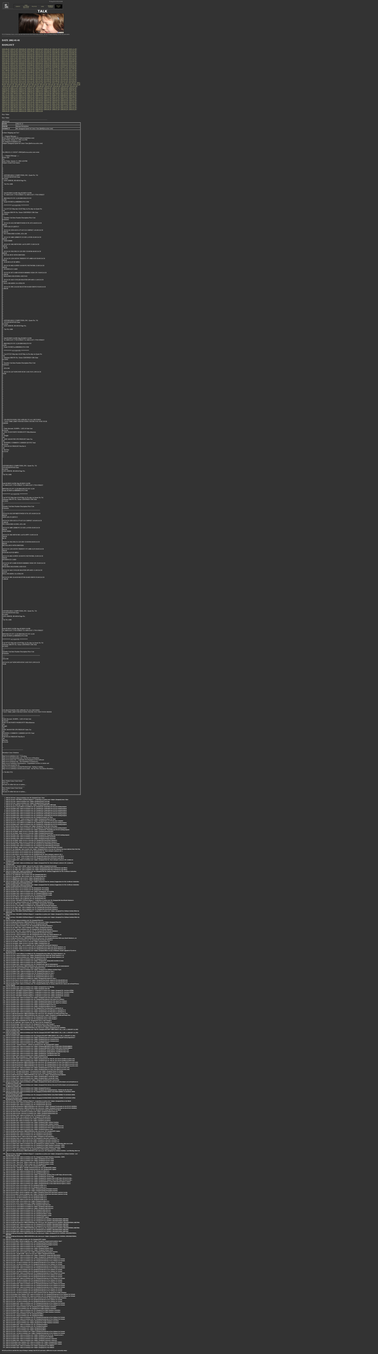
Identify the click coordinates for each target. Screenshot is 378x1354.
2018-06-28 (72, 67)
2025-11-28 (5, 51)
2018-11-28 (30, 67)
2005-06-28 (14, 98)
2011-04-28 (35, 84)
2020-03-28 (47, 63)
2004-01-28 (5, 102)
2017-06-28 (22, 70)
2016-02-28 (5, 74)
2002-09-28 (64, 104)
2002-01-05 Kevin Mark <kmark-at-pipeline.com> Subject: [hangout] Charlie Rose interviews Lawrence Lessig (36, 1192)
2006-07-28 (55, 95)
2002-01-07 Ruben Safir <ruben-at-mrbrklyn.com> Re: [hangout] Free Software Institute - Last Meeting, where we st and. (39, 1143)
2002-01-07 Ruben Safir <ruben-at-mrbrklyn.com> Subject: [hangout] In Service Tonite (30, 1158)
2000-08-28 (47, 109)
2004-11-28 (72, 98)
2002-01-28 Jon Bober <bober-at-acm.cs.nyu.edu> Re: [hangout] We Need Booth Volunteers (31, 840)
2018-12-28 (22, 67)
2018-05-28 (5, 68)
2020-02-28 (55, 63)
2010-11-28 (76, 84)
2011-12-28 (47, 83)
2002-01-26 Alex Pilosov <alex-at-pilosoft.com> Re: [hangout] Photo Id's (26, 897)
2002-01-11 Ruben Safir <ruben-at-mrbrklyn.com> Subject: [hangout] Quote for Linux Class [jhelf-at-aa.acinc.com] (37, 1067)
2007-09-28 (14, 93)
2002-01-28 (55, 106)
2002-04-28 (30, 106)
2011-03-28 (43, 84)
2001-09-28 (14, 107)
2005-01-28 (55, 98)
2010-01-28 (5, 88)
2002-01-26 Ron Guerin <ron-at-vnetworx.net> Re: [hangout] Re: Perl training (27, 888)
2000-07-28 (55, 109)
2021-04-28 (14, 61)
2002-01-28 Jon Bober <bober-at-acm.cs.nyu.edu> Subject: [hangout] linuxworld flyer (29, 831)
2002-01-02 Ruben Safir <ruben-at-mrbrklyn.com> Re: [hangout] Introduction (27, 1246)
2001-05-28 (47, 107)
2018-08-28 (55, 67)
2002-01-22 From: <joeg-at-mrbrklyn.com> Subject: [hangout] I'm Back (25, 968)
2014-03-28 (47, 77)
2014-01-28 (64, 77)
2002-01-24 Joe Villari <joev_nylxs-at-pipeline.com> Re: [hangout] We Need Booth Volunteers (32, 907)
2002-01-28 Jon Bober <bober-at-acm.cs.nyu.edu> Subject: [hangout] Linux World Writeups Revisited (34, 847)
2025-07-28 (39, 51)
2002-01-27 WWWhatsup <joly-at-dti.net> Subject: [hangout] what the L (25, 878)
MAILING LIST (58, 6)
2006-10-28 (30, 95)
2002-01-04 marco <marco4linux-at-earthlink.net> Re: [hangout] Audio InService (28, 1205)
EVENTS (18, 6)
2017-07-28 (14, 70)
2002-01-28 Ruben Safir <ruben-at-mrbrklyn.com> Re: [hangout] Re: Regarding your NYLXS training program (36, 828)
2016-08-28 (30, 72)
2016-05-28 (55, 72)
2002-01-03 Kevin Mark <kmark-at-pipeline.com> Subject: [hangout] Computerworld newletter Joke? (34, 1241)
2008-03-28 (39, 91)
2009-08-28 (47, 88)
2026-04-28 (39, 49)
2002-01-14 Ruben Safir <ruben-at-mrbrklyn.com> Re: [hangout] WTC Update (27, 1043)
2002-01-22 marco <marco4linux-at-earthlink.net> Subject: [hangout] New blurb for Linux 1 (31, 978)
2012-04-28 (14, 83)
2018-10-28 (39, 67)
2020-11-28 (55, 61)
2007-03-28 (64, 93)
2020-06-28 (22, 63)
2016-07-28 (39, 72)
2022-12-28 (72, 56)
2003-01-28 (30, 104)
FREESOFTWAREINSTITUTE (26, 6)
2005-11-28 (47, 97)
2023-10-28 (64, 54)
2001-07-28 (30, 107)
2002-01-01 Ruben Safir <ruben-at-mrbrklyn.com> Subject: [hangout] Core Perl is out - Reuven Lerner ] (34, 1335)
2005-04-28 (30, 98)
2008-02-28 (47, 91)
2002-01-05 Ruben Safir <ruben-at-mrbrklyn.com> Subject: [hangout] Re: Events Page (30, 1176)
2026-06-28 (22, 49)
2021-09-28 (47, 60)
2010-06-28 (39, 86)
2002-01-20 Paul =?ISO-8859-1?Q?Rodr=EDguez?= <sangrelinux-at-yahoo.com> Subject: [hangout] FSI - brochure (37, 994)
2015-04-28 (14, 75)
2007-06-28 (39, 93)
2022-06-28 (47, 58)
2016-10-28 (14, 72)
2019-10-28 (14, 65)
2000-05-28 (72, 109)
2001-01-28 (5, 109)
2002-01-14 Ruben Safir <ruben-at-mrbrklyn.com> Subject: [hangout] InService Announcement (32, 1039)
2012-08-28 (55, 81)
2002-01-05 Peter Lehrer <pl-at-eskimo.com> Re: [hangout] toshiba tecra (26, 1185)
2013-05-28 (55, 79)
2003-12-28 (14, 102)
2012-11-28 (30, 81)
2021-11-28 (30, 60)
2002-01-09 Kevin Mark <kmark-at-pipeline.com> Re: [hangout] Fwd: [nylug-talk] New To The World (33, 1110)
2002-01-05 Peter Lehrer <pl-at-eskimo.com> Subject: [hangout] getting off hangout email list (32, 1189)
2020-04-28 (39, 63)
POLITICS (34, 6)
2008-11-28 (47, 90)
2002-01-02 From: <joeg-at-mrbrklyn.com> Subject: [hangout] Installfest (26, 1328)
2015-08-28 (55, 74)
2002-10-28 (55, 104)
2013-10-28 (14, 79)
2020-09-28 (72, 61)
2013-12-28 (72, 77)
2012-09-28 (47, 81)
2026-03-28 (47, 49)
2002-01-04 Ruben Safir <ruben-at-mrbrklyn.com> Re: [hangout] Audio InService (28, 1210)
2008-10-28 (55, 90)
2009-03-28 (14, 90)
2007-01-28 (5, 95)
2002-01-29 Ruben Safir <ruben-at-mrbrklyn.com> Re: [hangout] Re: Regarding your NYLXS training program (36, 808)
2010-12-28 (68, 84)
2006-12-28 (14, 95)
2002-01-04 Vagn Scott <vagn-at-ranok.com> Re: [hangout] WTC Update (26, 1239)
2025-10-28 (14, 51)
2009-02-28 (22, 90)
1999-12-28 (39, 111)
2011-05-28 (26, 84)
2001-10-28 (5, 107)
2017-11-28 (55, 68)
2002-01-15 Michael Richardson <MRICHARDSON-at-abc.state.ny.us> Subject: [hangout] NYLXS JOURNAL (36, 1027)
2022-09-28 (22, 58)
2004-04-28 (55, 100)
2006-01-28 (30, 97)
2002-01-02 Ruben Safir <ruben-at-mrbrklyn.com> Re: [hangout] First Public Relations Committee (33, 1310)
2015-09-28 (47, 74)
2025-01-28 (14, 52)
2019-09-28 (22, 65)
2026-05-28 (30, 49)
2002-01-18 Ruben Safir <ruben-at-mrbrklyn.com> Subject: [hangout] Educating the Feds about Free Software (36, 1001)
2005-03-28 (39, 98)
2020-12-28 (47, 61)
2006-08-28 (47, 95)
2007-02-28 (72, 93)
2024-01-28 (39, 54)
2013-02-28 (5, 81)
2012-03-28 (22, 83)
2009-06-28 (64, 88)
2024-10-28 (39, 52)
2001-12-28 (64, 106)
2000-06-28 (64, 109)
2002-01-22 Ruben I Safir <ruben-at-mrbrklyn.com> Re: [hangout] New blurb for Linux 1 (30, 971)
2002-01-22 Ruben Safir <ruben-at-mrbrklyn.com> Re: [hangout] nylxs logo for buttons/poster (32, 964)
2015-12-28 (22, 74)
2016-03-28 (72, 72)
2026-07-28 (14, 49)
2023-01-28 (64, 56)
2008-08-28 (72, 90)
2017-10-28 (64, 68)
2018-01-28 (39, 68)
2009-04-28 (5, 90)
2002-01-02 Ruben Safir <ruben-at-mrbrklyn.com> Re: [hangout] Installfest (26, 1324)
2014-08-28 (5, 77)
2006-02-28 (22, 97)
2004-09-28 (14, 100)
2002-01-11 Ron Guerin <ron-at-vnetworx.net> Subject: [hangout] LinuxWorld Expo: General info (32, 1080)
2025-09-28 (22, 51)
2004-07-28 (30, 100)
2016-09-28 (22, 72)
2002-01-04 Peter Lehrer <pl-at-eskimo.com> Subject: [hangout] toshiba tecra (27, 1201)
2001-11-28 (72, 106)
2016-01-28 (14, 74)
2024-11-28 (30, 52)
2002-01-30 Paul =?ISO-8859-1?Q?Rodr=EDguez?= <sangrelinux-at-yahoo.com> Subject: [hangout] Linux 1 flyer (37, 799)
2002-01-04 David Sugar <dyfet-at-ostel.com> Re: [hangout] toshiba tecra (26, 1199)
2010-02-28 (73, 86)
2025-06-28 (47, 51)
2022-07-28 (39, 58)
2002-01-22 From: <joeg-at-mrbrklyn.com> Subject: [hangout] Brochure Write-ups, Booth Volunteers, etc (35, 955)
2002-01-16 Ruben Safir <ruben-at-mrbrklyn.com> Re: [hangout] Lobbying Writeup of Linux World (33, 1026)
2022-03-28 (72, 58)
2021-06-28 (72, 60)
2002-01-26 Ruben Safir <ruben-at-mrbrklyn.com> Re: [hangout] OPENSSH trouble (29, 893)
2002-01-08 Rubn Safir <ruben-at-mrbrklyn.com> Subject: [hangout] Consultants (28, 1119)
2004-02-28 (72, 100)
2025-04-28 (64, 51)
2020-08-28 (5, 63)
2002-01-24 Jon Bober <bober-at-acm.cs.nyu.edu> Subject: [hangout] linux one (28, 941)
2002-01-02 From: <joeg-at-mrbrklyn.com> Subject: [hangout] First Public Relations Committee (32, 1321)
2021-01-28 (39, 61)
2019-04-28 (64, 65)
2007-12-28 (64, 91)
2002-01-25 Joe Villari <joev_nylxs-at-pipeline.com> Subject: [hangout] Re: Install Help (30, 904)
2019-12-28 (72, 63)
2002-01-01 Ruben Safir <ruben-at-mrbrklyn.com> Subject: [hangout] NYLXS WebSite (29, 1337)
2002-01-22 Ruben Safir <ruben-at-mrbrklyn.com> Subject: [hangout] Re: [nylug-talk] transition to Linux (34, 960)
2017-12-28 (47, 68)
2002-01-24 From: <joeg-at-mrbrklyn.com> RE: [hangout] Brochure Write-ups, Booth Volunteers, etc (34, 934)
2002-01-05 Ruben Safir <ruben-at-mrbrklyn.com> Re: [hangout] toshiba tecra (27, 1171)
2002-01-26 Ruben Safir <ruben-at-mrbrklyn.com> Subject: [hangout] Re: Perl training (30, 891)
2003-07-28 (55, 102)
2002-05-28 (22, 106)
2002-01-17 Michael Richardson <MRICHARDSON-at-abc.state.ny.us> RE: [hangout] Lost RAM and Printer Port (37, 1013)
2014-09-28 (72, 75)
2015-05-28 (5, 75)
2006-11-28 (22, 95)
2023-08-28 (5, 56)
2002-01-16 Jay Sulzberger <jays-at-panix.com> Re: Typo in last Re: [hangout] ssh (29, 1022)
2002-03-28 (39, 106)
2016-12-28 (72, 70)
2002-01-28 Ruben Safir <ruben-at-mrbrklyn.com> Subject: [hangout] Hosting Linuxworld (30, 836)
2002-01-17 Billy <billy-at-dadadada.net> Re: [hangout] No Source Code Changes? (29, 1020)
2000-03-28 (14, 111)
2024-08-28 (55, 52)
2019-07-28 (39, 65)
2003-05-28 (72, 102)
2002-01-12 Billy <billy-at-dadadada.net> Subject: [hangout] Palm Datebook (27, 1057)
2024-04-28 (14, 54)
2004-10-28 (5, 100)
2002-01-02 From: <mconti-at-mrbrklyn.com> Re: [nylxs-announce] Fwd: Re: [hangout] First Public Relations (36, 1292)
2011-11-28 (55, 83)
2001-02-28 (72, 107)
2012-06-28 (72, 81)
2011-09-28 (72, 83)
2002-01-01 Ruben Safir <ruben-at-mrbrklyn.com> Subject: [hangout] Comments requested (31, 1338)
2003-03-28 (14, 104)
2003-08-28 (47, 102)
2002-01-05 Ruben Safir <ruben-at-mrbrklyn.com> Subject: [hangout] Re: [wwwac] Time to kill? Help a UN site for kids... (39, 1174)
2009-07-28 (55, 88)
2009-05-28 (72, 88)
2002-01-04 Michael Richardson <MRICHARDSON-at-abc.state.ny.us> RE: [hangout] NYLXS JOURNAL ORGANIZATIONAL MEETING (43, 1222)
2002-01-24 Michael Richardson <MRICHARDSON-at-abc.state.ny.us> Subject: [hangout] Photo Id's (33, 922)
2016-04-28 (64, 72)
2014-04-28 (39, 77)
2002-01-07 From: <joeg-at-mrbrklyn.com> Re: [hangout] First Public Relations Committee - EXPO (33, 1149)
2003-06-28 (64, 102)
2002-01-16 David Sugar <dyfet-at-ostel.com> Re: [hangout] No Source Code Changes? (30, 1024)
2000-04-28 (5, 111)
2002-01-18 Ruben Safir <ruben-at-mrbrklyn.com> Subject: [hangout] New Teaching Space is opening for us (36, 1010)
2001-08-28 (22, 107)
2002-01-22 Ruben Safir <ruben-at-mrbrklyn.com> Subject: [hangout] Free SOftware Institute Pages (33, 969)
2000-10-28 (30, 109)
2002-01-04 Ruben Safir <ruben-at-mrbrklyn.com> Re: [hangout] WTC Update (27, 1217)
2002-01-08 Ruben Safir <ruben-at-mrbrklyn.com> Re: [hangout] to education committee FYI (31, 1138)
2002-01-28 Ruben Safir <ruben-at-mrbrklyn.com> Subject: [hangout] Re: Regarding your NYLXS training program (37, 829)
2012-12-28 (22, 81)
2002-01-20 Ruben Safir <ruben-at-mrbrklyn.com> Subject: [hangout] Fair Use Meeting (30, 987)
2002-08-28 (72, 104)
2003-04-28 (5, 104)
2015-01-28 (39, 75)
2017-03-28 (47, 70)
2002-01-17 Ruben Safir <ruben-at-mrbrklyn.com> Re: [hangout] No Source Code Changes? (31, 1017)
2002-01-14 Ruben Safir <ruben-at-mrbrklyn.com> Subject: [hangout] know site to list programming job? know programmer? (40, 1037)
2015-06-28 (72, 74)
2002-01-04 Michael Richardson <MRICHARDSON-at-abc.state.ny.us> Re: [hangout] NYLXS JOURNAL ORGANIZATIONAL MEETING (42, 1228)
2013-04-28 (64, 79)
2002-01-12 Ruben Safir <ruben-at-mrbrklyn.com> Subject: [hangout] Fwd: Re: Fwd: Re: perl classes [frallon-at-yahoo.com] (40, 1058)
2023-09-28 (72, 54)
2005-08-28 (72, 97)
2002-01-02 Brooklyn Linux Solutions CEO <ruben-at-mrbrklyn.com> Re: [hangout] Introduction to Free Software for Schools (40, 1294)
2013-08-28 (30, 79)
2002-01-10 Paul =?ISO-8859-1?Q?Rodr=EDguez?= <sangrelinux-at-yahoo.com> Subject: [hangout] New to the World (38, 1101)
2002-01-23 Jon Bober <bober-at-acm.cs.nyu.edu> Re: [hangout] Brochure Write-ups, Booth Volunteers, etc (36, 947)
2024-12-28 (22, 52)
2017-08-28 (5, 70)
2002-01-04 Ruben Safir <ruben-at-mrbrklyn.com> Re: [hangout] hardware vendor (28, 1213)
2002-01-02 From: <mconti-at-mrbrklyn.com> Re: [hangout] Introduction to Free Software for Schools (34, 1262)
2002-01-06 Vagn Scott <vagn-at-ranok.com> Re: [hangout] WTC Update (26, 1166)
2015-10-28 (39, 74)
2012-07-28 (64, 81)
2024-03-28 (22, 54)
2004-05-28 (47, 100)
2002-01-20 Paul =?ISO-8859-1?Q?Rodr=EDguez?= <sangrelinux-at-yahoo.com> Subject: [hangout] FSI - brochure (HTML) (40, 990)
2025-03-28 (72, 51)
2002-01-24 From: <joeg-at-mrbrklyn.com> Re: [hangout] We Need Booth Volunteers (29, 925)
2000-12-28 (14, 109)
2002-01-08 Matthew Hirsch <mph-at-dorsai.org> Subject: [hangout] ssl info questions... (30, 1136)
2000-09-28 (39, 109)
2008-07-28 (5, 91)
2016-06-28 (47, 72)
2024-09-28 (47, 52)
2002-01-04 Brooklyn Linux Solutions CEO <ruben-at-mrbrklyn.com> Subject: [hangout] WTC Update (34, 1342)
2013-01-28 (14, 81)
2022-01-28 (14, 60)
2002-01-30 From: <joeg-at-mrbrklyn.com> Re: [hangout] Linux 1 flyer (25, 798)
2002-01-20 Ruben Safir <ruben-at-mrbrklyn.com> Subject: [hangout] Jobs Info (28, 988)
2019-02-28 (5, 67)
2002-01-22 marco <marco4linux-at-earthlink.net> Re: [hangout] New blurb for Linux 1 (30, 975)
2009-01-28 (30, 90)
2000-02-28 (22, 111)
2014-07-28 (14, 77)
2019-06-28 (47, 65)
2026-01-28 (64, 49)
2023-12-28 (47, 54)
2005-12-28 (39, 97)
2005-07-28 (5, 98)
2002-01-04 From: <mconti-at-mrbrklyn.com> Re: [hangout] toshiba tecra (26, 1196)
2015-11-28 (30, 74)
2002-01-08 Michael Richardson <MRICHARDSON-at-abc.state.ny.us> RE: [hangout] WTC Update (33, 1131)
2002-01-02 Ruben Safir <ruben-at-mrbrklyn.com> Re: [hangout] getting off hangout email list (32, 1243)
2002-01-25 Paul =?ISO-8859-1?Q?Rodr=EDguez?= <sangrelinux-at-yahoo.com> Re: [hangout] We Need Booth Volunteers (40, 900)
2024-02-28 (30, 54)
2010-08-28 (23, 86)
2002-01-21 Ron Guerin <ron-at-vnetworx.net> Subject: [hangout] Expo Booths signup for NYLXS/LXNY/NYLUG (37, 980)
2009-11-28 (22, 88)
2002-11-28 (47, 104)
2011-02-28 (51, 84)
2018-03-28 (22, 68)
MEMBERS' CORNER (50, 6)
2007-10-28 (5, 93)
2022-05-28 (55, 58)
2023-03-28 (47, 56)
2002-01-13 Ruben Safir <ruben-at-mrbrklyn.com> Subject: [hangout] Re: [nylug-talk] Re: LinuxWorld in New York (37, 1050)
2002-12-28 (39, 104)
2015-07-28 (64, 74)
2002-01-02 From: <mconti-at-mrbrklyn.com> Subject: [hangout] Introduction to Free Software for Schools (35, 1331)
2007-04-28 (55, 93)
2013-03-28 (72, 79)
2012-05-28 (5, 83)
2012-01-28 (39, 83)
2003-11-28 (22, 102)
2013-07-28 (39, 79)
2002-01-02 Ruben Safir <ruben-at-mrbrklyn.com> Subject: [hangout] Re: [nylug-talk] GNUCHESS (33, 1255)
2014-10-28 (64, 75)
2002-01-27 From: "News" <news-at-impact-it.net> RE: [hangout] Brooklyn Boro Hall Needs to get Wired (35, 856)
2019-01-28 (14, 67)
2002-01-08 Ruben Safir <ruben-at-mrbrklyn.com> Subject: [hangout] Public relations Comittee (32, 1122)
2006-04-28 (5, 97)
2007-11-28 (72, 91)
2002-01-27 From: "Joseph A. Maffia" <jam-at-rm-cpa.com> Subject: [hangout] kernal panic (31, 866)
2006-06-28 (64, 95)
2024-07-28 (64, 52)
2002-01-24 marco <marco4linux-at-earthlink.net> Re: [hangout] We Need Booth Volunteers (31, 905)
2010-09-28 (14, 86)
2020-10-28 (64, 61)
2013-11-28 (5, 79)
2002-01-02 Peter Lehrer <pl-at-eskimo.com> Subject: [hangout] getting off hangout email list (32, 1252)
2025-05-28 (55, 51)
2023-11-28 (55, 54)
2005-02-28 (47, 98)
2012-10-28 (39, 81)
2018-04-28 (14, 68)
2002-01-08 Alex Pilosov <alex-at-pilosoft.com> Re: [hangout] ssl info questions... (28, 1117)
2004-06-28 (39, 100)
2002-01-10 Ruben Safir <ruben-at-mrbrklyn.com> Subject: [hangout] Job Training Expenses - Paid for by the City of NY (39, 1090)
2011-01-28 (59, 84)
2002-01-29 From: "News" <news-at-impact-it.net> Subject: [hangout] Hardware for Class (31, 819)
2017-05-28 (30, 70)
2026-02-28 (55, 49)
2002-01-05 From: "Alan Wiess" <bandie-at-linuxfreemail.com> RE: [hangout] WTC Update (31, 1167)
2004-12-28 (64, 98)
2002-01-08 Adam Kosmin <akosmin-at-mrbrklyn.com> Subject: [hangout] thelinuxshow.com (32, 1111)
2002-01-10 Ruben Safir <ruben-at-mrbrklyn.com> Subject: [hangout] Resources (28, 1088)
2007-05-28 (47, 93)
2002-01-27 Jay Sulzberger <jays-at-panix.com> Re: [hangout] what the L (26, 874)
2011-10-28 (63, 83)
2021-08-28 (55, 60)
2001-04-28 (55, 107)
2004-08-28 (22, 100)
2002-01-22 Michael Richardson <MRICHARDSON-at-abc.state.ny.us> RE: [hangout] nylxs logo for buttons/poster (37, 966)
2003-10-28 (30, 102)
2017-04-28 (39, 70)
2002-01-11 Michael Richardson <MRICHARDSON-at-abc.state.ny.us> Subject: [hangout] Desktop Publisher (36, 1074)
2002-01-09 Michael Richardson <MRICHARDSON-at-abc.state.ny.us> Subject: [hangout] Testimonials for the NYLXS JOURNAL (41, 1106)
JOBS (42, 6)
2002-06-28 (14, 106)
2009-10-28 (30, 88)
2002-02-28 (47, 106)
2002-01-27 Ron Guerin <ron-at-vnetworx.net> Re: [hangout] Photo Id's (25, 852)
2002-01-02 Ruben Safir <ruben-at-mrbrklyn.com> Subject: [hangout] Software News (29, 1248)
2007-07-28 (30, 93)
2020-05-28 (30, 63)
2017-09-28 (72, 68)
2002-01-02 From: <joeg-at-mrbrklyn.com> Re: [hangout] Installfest (24, 1314)
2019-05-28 (55, 65)
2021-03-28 (22, 61)
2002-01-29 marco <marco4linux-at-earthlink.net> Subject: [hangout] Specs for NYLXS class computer (34, 821)
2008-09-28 (64, 90)
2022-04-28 (64, 58)
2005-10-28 (55, 97)
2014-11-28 (55, 75)
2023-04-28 (39, 56)
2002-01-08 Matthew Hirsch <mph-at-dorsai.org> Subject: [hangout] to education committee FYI (32, 1140)
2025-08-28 (30, 51)
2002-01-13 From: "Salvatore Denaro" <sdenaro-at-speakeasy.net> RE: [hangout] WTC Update (32, 1044)
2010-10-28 (6, 86)
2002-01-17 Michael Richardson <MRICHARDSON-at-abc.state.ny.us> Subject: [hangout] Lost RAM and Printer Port (38, 1015)
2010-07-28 (31, 86)
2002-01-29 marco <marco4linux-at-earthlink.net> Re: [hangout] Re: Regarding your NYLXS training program (36, 806)
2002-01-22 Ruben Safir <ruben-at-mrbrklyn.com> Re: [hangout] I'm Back (26, 959)
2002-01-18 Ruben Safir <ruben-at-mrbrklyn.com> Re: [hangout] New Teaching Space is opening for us (34, 1008)
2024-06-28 (72, 52)
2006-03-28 (14, 97)
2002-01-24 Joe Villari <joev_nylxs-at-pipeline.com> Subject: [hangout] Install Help (29, 927)
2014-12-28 (47, 75)
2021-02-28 (30, 61)
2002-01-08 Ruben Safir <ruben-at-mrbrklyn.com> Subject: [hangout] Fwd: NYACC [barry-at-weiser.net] (34, 1126)
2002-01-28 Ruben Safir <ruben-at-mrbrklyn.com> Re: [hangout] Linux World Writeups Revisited (32, 844)
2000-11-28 (22, 109)
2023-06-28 (22, 56)
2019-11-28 (5, 65)
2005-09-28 (64, 97)
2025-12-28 (72, 49)
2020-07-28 (14, 63)
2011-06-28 (18, 84)
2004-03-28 (64, 100)
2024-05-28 (5, 54)
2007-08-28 (22, 93)
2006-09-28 (39, 95)
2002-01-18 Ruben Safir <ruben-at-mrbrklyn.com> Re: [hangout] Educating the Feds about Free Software (35, 999)
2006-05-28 (72, 95)
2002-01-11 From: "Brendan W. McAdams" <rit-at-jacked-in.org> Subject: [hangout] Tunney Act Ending (34, 1071)
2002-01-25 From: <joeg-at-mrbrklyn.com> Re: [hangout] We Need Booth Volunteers (29, 902)
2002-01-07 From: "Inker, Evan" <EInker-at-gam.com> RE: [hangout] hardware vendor (30, 1162)
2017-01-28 (64, 70)
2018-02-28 (30, 68)
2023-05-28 (30, 56)
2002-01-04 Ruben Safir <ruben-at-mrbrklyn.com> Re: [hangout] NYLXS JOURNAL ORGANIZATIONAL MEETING (37, 1219)
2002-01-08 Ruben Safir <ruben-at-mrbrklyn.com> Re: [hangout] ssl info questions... (29, 1133)
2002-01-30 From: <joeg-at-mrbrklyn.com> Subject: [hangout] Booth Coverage (28, 801)
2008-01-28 (55, 91)
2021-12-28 (22, 60)
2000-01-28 (30, 111)
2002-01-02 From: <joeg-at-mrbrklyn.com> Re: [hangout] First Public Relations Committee (31, 1306)
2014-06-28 (22, 77)
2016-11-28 (5, 72)
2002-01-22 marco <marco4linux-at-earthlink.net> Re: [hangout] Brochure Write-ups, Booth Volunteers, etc (35, 953)
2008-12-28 (39, 90)
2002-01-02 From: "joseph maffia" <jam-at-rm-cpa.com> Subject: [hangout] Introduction (30, 1253)
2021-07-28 (64, 60)
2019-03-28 (72, 65)
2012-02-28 (30, 83)
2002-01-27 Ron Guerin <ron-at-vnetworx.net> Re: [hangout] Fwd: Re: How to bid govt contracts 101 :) (34, 851)
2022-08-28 (30, 58)
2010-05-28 (48, 86)
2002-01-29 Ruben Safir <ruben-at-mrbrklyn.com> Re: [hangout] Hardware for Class (29, 817)
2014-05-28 (30, 77)
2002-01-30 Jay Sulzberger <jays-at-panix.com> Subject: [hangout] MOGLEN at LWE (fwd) (31, 805)
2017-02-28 (55, 70)
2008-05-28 (22, 91)
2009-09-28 (39, 88)
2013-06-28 (47, 79)
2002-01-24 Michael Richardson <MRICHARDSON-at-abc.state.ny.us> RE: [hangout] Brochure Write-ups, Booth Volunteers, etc (41, 938)
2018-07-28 (64, 67)
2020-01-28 (64, 63)
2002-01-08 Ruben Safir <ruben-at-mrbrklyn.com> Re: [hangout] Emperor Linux (28, 1115)
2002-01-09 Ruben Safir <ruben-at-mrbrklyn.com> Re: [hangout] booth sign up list (28, 1103)
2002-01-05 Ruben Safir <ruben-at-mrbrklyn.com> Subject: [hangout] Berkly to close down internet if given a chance (38, 1181)
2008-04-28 (30, 91)
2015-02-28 (30, 75)
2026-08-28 (5, 49)
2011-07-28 (10, 84)
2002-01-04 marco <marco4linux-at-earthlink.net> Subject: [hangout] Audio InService (29, 1206)
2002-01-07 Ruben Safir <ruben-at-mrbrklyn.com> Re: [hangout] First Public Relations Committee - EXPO (35, 1145)
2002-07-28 (5, 106)
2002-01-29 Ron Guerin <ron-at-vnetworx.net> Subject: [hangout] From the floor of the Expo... (32, 826)
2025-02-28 (5, 52)
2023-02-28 (55, 56)
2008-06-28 (14, 91)
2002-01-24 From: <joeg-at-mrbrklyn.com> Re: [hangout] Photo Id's (24, 920)
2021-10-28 (39, 60)
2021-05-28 (5, 61)
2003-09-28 (39, 102)
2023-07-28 (14, 56)
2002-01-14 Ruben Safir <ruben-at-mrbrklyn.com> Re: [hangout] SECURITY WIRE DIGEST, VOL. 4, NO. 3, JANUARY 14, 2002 (40, 1035)
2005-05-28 (22, 98)
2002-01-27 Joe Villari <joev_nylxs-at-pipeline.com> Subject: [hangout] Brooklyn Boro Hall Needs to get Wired (36, 868)
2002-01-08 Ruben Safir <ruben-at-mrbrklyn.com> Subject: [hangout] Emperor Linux (29, 1129)
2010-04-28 (56, 86)
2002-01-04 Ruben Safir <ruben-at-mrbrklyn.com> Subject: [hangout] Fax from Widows (30, 1345)
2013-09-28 (22, 79)
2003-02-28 (22, 104)
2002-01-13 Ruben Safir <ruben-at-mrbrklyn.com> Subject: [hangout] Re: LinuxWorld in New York (33, 1053)
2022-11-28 (5, 58)
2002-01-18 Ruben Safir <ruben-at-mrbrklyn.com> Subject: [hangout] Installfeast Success (31, 1004)
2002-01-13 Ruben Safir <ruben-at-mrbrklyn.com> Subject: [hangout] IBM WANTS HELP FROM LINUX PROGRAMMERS (39, 1046)
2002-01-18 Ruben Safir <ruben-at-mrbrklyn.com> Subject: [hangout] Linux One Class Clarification (33, 997)
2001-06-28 (39, 107)
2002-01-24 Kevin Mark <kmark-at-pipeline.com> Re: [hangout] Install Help (27, 924)
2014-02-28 (55, 77)
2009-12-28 (14, 88)
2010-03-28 (65, 86)
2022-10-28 (14, 58)
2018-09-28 (47, 67)
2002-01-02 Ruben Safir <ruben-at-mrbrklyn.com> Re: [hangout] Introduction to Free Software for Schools (35, 1259)
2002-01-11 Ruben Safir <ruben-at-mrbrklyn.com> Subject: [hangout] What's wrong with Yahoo (32, 1076)
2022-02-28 (5, 60)
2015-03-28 (22, 75)
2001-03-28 (64, 107)
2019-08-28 (30, 65)
